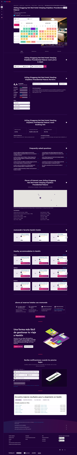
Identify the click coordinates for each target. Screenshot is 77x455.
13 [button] (36, 31)
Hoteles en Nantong (44, 412)
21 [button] (21, 36)
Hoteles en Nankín (40, 5)
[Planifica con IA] (1, 11)
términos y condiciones (30, 385)
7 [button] (21, 31)
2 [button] (50, 28)
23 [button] (26, 36)
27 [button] (36, 36)
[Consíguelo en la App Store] (61, 440)
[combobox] (27, 372)
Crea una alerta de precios (58, 309)
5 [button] (34, 28)
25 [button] (31, 36)
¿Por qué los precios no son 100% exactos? (23, 429)
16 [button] (26, 33)
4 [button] (55, 28)
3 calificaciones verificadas (25, 15)
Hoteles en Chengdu (18, 412)
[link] (25, 263)
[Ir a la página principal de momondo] (7, 1)
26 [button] (34, 36)
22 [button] (24, 36)
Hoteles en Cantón (44, 406)
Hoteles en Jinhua (18, 411)
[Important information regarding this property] (66, 122)
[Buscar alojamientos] (1, 7)
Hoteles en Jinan (43, 411)
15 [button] (24, 33)
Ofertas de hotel (16, 5)
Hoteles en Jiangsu (34, 5)
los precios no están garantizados (38, 422)
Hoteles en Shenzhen (44, 408)
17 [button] (29, 33)
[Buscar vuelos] (1, 5)
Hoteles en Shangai (18, 405)
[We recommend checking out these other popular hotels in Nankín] (66, 230)
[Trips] (1, 14)
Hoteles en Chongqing (19, 409)
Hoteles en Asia (22, 5)
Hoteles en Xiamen (44, 405)
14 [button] (21, 33)
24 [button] (29, 36)
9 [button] (50, 31)
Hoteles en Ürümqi (44, 409)
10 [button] (29, 31)
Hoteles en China (27, 5)
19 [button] (34, 33)
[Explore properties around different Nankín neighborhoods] (66, 251)
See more (64, 267)
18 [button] (31, 33)
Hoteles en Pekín (18, 406)
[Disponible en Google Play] (61, 438)
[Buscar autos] (1, 9)
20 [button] (36, 33)
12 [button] (34, 31)
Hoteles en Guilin (18, 408)
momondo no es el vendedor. (20, 425)
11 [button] (31, 31)
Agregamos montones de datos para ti (22, 427)
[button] (2, 1)
